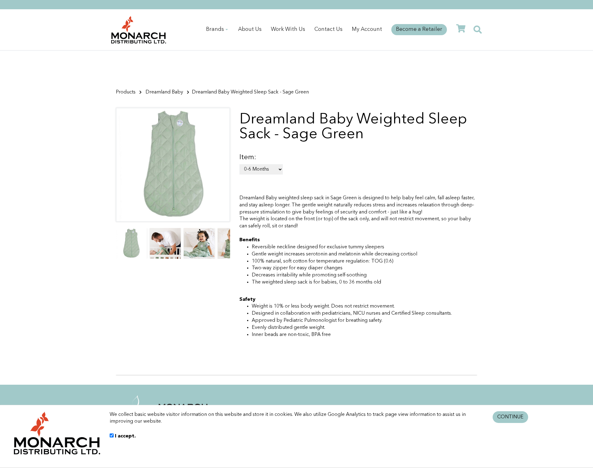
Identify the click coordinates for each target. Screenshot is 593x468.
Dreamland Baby (164, 92)
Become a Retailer (419, 29)
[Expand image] (172, 164)
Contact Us (328, 29)
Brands (215, 29)
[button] (223, 243)
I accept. (125, 436)
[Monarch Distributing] (138, 29)
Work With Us (288, 29)
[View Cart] (460, 29)
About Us (250, 29)
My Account (367, 29)
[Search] (477, 30)
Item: (247, 157)
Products (126, 92)
